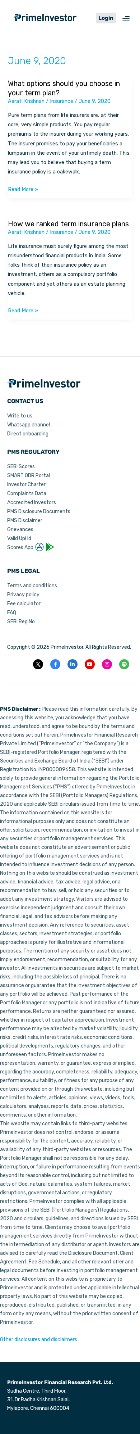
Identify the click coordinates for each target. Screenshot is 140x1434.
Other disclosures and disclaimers (38, 1339)
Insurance (61, 101)
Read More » (23, 189)
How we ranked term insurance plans (68, 224)
